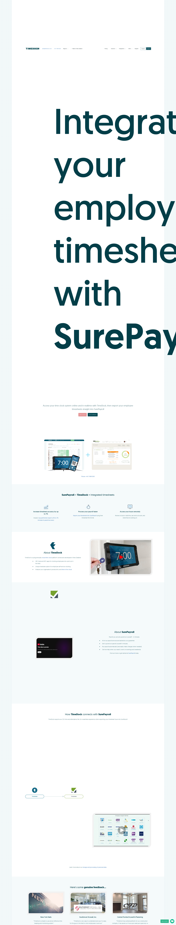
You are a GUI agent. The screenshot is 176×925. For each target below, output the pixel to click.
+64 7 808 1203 (57, 48)
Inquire (143, 48)
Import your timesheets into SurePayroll (84, 515)
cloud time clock (47, 557)
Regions (65, 48)
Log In (148, 48)
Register (136, 48)
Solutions (113, 48)
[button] (164, 921)
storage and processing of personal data (94, 867)
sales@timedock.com (47, 48)
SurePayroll (131, 653)
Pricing (106, 48)
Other (129, 48)
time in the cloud (67, 569)
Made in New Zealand (76, 48)
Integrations (121, 48)
